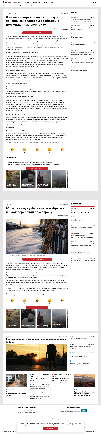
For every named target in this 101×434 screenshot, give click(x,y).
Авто (77, 389)
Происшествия (76, 25)
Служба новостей (62, 215)
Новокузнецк (76, 42)
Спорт (74, 50)
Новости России (12, 13)
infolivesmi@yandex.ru (26, 413)
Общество (75, 17)
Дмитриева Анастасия (61, 28)
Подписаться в (37, 32)
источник (37, 139)
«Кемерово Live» (11, 145)
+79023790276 (26, 410)
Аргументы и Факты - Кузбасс (35, 269)
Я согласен (50, 428)
